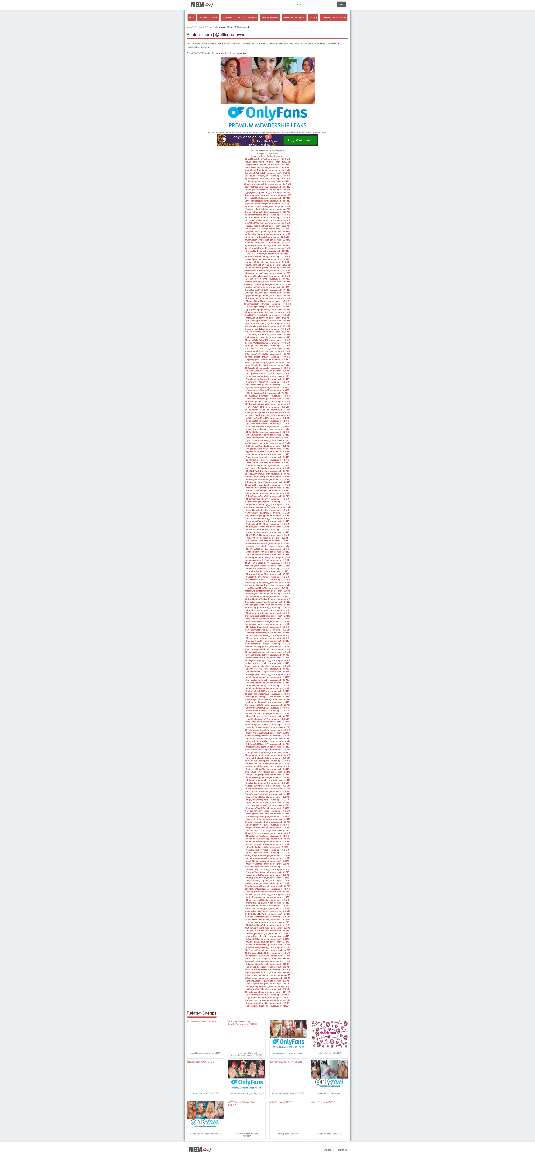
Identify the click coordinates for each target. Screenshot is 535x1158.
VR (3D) (313, 17)
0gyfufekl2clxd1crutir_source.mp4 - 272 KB (267, 997)
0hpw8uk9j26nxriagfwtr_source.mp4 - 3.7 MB (267, 568)
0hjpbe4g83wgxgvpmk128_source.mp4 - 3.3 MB (267, 780)
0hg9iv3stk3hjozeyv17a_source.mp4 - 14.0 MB (268, 317)
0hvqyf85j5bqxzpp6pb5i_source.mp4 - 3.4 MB (267, 774)
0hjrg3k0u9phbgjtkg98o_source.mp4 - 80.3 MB (267, 170)
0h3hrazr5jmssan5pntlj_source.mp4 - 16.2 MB (267, 306)
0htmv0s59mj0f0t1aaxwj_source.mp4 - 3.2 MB (267, 872)
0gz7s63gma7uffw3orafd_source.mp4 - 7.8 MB (267, 390)
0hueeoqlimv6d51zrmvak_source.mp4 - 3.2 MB (267, 874)
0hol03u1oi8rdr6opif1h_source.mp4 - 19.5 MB (267, 278)
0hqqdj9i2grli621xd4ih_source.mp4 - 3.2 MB (267, 847)
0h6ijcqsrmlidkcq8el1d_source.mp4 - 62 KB (267, 1005)
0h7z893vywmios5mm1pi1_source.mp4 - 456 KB (267, 975)
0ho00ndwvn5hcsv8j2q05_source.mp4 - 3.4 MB (267, 760)
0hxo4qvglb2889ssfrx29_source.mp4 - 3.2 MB (267, 891)
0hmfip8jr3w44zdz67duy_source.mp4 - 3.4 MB (267, 752)
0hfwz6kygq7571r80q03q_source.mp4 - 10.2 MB (267, 354)
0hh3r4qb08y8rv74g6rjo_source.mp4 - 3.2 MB (267, 824)
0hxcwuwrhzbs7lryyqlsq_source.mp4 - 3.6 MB (267, 640)
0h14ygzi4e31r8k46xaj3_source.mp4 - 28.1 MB (267, 228)
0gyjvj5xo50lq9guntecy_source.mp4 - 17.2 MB (267, 287)
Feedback (341, 1149)
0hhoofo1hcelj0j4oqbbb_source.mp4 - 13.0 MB (267, 328)
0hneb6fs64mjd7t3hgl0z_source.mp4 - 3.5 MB (267, 671)
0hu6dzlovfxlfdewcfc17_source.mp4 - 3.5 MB (267, 710)
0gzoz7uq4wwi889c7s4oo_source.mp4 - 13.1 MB (267, 326)
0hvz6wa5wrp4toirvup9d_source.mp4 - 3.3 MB (267, 816)
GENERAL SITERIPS (208, 17)
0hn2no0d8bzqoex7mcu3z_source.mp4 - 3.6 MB (267, 601)
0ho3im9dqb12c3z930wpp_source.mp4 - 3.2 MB (267, 838)
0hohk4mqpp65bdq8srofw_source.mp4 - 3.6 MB (267, 604)
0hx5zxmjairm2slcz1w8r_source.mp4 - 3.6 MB (267, 635)
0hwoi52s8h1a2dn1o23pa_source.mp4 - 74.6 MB (267, 172)
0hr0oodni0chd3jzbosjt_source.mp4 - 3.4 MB (267, 766)
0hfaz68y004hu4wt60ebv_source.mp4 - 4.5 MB (268, 479)
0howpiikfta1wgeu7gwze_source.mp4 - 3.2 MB (268, 841)
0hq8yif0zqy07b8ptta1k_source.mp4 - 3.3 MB (267, 799)
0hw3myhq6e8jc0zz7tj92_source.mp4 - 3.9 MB (267, 532)
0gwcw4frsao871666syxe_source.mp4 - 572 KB (267, 961)
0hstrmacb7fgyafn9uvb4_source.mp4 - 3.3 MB (267, 808)
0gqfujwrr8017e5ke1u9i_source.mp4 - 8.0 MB (267, 381)
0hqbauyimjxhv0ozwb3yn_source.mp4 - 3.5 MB (267, 693)
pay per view (196, 43)
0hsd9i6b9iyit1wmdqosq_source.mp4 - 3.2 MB (267, 861)
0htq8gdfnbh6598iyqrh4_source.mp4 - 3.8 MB (267, 551)
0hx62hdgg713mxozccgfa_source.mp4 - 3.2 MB (267, 888)
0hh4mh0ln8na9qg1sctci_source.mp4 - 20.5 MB (267, 267)
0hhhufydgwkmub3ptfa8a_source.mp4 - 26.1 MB (267, 234)
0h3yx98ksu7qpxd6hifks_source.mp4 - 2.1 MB (267, 941)
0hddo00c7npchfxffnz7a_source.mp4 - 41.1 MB (267, 206)
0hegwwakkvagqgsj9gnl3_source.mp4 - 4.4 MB (267, 484)
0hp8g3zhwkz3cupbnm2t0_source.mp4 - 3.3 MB (267, 794)
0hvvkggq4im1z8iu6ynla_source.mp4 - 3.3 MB (267, 813)
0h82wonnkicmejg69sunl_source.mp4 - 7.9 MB (267, 384)
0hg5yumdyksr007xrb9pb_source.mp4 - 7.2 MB (267, 401)
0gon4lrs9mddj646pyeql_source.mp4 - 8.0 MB (267, 379)
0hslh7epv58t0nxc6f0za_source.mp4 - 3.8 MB (267, 549)
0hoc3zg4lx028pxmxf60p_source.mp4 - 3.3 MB (267, 791)
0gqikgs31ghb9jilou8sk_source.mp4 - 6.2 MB (267, 420)
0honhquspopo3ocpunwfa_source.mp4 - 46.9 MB (267, 195)
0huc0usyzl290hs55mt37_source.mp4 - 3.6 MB (268, 624)
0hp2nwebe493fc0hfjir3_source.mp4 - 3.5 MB (267, 685)
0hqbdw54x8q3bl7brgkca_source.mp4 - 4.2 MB (267, 501)
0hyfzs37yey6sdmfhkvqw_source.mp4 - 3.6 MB (267, 649)
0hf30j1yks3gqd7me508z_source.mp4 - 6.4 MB (268, 418)
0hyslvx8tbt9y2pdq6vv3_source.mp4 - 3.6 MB (267, 654)
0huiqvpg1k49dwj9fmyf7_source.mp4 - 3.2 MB (267, 877)
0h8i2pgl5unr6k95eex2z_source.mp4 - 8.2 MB (267, 373)
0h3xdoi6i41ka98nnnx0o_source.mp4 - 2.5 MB (267, 939)
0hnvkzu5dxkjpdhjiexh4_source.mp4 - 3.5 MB (267, 679)
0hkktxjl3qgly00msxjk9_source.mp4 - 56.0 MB (267, 181)
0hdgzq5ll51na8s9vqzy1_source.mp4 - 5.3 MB (267, 448)
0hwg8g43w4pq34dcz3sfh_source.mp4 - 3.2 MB (267, 886)
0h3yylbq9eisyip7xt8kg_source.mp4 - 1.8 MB (267, 947)
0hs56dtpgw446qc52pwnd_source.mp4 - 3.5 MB (267, 699)
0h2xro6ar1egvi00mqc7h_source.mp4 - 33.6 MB (267, 220)
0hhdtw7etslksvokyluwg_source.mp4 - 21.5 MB (267, 256)
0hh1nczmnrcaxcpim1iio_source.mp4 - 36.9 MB (267, 214)
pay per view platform (209, 43)
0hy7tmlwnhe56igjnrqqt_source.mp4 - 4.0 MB (267, 518)
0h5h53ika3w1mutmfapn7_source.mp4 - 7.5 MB (267, 395)
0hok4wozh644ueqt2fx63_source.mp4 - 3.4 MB (267, 763)
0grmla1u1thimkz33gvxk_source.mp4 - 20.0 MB (267, 276)
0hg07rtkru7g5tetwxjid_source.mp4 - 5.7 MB (267, 437)
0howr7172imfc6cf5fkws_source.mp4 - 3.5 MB (267, 682)
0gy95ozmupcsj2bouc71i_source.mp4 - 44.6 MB (267, 200)
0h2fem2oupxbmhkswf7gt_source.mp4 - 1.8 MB (267, 944)
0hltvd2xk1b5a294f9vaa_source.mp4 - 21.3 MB (267, 262)
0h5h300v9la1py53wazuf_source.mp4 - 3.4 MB (267, 732)
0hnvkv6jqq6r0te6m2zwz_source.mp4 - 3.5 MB (267, 677)
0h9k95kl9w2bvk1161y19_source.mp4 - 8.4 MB (267, 370)
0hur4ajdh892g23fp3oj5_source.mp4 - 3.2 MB (267, 880)
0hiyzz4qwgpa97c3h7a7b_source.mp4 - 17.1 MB (267, 289)
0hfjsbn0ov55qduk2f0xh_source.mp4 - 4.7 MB (267, 465)
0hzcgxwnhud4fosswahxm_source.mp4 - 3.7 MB (267, 590)
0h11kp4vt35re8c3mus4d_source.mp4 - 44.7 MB (267, 198)
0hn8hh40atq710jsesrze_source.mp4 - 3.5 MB (267, 668)
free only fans (283, 43)
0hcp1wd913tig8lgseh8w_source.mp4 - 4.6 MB (267, 468)
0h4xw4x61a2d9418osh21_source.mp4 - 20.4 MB (267, 270)
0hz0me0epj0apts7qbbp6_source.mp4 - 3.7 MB (267, 585)
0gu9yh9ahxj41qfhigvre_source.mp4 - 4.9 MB (267, 459)
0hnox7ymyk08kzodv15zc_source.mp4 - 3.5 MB (267, 674)
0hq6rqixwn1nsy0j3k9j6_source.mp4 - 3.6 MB (267, 613)
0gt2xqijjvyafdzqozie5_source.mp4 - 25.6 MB (267, 237)
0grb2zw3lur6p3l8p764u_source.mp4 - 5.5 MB (267, 440)
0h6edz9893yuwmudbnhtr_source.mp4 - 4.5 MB (267, 473)
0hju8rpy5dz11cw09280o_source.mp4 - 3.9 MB (268, 526)
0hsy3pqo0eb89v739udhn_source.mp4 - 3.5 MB (267, 705)
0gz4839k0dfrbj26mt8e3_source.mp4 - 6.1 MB (267, 423)
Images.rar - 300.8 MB (267, 153)
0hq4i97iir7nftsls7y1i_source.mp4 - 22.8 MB (267, 253)
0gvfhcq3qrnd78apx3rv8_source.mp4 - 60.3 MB (267, 178)
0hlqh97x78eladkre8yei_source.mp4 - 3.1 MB (267, 905)
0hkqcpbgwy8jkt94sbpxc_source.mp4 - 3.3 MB (267, 785)
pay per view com (223, 43)
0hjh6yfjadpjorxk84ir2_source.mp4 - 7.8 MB (267, 393)
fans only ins (205, 47)
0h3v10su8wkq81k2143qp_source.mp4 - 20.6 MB (268, 264)
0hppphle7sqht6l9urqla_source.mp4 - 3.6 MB (267, 610)
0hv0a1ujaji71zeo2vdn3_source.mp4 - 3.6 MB (267, 627)
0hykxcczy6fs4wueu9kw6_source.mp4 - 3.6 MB (267, 652)
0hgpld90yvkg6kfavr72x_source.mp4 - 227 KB (267, 1003)
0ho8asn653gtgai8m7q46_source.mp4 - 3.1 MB (267, 916)
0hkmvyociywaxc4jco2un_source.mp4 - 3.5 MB (267, 666)
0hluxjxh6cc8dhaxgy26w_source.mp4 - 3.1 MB (267, 908)
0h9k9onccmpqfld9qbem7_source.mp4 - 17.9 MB (267, 284)
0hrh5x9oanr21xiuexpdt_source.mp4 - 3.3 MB (267, 802)
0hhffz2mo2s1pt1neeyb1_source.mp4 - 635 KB (267, 958)
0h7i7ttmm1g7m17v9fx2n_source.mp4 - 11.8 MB (267, 334)
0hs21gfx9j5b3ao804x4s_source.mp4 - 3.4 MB (267, 769)
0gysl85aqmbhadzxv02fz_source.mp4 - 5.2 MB (268, 451)
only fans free (260, 43)
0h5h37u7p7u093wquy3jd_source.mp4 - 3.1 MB (267, 894)
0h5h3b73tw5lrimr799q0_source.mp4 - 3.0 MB (267, 930)
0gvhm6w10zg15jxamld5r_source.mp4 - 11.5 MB (267, 337)
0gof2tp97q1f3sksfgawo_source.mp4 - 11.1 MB (267, 342)
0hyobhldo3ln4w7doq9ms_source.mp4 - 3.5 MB (267, 727)
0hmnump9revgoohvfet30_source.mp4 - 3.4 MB (267, 755)
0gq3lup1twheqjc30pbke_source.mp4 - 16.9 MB (267, 295)
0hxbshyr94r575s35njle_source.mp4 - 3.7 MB (267, 576)
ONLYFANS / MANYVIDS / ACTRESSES (239, 17)
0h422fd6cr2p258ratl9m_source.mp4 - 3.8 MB (267, 535)
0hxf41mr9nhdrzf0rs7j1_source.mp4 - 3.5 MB (267, 718)
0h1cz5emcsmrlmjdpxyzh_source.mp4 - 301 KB (267, 991)
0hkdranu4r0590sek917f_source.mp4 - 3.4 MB (267, 744)
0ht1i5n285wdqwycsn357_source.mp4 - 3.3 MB (267, 810)
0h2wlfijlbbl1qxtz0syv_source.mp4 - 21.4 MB (267, 259)
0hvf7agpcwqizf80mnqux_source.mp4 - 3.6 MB (267, 629)
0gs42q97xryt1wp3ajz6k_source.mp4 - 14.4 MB (267, 315)
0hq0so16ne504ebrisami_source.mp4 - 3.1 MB (267, 919)
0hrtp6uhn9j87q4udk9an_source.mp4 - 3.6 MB (267, 618)
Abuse (327, 1149)
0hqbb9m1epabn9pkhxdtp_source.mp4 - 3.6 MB (267, 615)
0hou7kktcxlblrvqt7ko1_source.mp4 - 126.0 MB (267, 159)
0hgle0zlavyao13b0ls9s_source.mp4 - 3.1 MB (267, 900)
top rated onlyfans (307, 43)
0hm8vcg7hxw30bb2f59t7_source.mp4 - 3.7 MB (267, 562)
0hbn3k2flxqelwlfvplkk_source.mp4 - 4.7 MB (268, 462)
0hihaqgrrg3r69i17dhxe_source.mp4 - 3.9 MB (267, 523)
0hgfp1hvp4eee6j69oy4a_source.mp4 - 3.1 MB (267, 897)
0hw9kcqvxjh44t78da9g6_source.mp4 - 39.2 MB (267, 209)
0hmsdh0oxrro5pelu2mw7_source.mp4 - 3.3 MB (267, 788)
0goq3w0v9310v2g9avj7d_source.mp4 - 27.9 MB (267, 231)
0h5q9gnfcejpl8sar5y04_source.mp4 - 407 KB (267, 986)
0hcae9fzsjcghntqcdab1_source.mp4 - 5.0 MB (267, 457)
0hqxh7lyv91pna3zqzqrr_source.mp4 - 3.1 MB (267, 922)
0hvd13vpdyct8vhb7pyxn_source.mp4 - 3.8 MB (267, 557)
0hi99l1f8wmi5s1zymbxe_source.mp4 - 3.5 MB (267, 663)
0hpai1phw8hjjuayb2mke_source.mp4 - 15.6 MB (267, 309)
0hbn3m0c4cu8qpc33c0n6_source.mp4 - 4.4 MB (267, 482)
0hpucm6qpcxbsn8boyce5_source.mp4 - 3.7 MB (267, 565)
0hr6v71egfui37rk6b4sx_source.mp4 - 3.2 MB (267, 852)
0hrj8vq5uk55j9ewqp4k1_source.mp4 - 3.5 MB (267, 696)
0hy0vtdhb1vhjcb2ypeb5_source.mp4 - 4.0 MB (267, 515)
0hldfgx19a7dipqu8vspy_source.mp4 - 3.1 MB (267, 902)
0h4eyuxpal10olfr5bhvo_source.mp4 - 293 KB (267, 994)
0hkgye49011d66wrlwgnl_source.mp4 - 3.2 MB (268, 827)
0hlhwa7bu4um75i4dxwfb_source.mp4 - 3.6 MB (267, 599)
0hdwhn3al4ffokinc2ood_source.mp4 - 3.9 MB (267, 521)
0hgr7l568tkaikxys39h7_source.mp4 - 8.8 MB (267, 365)
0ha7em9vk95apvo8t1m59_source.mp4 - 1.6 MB (267, 950)
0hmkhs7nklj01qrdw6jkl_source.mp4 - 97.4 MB (267, 167)
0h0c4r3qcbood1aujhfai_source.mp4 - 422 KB (267, 983)
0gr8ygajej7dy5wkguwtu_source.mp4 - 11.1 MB (267, 345)
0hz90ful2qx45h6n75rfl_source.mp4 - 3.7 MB (267, 588)
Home (191, 17)
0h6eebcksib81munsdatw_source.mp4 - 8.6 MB (267, 367)
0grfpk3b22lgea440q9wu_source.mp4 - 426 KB (267, 980)
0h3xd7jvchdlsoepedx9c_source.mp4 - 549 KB (267, 966)
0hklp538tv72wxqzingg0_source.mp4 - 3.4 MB (267, 746)
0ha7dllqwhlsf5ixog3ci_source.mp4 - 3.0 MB (268, 933)
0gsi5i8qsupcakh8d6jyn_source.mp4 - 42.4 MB (267, 203)
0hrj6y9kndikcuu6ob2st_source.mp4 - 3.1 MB (267, 925)
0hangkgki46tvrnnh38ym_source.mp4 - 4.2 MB (267, 493)
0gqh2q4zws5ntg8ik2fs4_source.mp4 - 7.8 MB (267, 387)
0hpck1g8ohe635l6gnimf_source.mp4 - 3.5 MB (268, 688)
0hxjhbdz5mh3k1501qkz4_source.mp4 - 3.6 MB (267, 643)
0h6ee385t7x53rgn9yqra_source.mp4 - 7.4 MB (267, 398)
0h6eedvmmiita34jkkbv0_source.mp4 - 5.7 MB (267, 434)
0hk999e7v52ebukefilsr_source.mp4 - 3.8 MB (267, 546)
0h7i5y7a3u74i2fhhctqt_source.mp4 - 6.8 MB (267, 406)
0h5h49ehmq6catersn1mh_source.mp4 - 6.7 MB (267, 409)
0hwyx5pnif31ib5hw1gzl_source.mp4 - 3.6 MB (267, 632)
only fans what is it (248, 43)
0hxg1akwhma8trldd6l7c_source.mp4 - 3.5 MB (267, 721)
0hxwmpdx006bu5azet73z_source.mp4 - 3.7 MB (267, 579)
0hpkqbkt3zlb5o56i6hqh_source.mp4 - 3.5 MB (267, 691)
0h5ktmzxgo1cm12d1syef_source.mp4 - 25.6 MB (267, 239)
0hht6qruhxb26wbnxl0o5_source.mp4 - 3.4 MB (267, 741)
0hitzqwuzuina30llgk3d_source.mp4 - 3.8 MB (267, 543)
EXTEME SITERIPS (270, 17)
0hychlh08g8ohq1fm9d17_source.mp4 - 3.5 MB (267, 724)
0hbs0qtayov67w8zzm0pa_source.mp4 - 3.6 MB (267, 593)
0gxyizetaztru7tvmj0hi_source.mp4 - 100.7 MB (267, 164)
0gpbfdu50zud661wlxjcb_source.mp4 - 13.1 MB (267, 323)
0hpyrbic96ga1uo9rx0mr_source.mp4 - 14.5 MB (267, 312)
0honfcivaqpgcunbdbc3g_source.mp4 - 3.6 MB (267, 607)
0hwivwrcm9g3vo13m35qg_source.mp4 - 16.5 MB (267, 303)
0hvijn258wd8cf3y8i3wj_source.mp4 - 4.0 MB (267, 510)
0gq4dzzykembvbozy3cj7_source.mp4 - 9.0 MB (267, 362)
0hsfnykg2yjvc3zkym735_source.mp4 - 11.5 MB (267, 340)
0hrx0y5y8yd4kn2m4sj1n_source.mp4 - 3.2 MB (267, 858)
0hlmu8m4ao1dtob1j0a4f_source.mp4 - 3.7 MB (268, 560)
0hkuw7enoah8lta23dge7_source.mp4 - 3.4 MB (267, 749)
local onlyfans (294, 43)
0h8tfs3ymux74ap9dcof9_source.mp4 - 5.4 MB (268, 445)
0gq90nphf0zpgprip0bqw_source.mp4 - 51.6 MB (267, 186)
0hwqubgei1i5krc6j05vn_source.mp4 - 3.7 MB (267, 574)
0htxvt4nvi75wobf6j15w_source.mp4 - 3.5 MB (267, 707)
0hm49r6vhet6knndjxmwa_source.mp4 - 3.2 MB (267, 833)
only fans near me (333, 43)
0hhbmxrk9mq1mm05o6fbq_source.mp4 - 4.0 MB (267, 507)
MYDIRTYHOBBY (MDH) (294, 17)
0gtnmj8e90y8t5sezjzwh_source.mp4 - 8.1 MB (267, 376)
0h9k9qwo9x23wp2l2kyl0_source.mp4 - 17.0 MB (267, 292)
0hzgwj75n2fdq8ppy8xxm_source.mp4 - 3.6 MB (267, 660)
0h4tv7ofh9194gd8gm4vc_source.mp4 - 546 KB (267, 969)
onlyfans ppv (236, 43)
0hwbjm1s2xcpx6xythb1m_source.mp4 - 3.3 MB (267, 822)
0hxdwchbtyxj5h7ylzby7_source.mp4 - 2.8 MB (267, 936)
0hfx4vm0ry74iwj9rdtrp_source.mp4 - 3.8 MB (267, 540)
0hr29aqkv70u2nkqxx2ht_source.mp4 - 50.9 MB (267, 189)
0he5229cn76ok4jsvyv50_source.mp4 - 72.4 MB (267, 175)
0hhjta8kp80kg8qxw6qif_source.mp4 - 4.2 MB (267, 496)
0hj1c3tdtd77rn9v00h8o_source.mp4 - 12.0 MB (267, 331)
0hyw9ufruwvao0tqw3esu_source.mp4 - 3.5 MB (267, 730)
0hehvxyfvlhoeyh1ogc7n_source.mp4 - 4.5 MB (267, 476)
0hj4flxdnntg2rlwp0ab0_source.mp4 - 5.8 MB (267, 429)
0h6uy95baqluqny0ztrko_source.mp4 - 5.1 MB (267, 454)
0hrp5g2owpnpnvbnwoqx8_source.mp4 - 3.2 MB (267, 855)
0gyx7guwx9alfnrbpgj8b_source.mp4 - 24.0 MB (267, 248)
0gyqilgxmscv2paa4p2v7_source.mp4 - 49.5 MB (267, 192)
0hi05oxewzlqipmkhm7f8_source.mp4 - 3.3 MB (268, 777)
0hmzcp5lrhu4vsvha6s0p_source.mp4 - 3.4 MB (267, 757)
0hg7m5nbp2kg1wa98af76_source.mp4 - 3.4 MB (267, 738)
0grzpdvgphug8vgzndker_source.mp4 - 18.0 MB (267, 281)
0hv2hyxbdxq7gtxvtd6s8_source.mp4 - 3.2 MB (267, 883)
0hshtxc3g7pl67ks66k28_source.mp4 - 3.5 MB (267, 702)
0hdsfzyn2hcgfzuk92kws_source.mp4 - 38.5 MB (267, 211)
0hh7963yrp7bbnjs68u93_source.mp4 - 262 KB (267, 1000)
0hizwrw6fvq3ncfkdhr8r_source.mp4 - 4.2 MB (267, 498)
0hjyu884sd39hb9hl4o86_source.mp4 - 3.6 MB (267, 596)
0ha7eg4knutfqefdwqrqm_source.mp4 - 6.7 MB (267, 412)
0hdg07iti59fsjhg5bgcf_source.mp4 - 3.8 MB (268, 537)
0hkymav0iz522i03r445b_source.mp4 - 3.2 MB (267, 830)
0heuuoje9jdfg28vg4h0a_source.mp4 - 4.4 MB (267, 487)
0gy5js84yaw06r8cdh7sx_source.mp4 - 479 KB (267, 972)
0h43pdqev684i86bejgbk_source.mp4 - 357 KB (267, 989)
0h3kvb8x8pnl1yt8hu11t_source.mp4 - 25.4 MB (267, 242)
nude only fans (320, 43)
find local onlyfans (193, 47)
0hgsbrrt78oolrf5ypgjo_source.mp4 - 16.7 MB (267, 301)
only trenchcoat (272, 43)
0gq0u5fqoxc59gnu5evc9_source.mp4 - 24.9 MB (267, 245)
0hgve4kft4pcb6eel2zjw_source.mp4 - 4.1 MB (267, 504)
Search (341, 4)
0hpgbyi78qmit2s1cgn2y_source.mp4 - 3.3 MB (268, 796)
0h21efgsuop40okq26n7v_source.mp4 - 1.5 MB (267, 952)
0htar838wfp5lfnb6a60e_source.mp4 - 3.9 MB (267, 529)
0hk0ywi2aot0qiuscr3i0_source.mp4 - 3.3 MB (267, 783)
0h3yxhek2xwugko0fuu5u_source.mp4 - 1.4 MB (267, 955)
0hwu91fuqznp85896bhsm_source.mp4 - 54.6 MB (267, 184)
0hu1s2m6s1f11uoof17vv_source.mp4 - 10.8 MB (267, 348)
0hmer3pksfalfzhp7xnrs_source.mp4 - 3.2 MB (267, 835)
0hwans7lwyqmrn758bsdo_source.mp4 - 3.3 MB (267, 819)
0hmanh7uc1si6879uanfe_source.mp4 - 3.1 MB (267, 911)
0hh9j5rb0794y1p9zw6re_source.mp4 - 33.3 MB (267, 223)
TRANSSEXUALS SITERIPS (333, 17)
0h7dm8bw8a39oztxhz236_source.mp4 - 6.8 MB (267, 404)
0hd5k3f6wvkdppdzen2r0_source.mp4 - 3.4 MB (267, 735)
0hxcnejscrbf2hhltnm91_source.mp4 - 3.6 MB (267, 638)
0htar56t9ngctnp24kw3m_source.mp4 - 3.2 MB (268, 863)
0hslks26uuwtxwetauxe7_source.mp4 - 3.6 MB (268, 621)
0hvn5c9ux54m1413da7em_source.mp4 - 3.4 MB (267, 771)
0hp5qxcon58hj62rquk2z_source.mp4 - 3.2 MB (268, 844)
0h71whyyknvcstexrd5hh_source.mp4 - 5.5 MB (267, 443)
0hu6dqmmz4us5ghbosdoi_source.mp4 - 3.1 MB (267, 927)
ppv (189, 43)
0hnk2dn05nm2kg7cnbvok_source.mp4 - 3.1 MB (267, 913)
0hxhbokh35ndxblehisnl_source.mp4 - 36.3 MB (267, 217)
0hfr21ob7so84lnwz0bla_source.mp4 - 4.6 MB (267, 471)
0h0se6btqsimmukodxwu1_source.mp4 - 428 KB (267, 978)
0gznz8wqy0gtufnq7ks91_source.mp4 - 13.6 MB (267, 320)
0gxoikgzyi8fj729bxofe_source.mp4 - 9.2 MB (268, 359)
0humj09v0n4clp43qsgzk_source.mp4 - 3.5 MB (267, 713)
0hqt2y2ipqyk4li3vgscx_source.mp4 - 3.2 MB (267, 849)
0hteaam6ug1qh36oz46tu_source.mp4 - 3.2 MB (267, 866)
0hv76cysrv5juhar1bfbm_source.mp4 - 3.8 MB (267, 554)
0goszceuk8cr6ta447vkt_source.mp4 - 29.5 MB (267, 225)
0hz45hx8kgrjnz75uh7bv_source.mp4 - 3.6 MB (267, 657)
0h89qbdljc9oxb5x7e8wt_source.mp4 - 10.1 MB (267, 356)
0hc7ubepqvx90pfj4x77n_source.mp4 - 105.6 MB (268, 161)
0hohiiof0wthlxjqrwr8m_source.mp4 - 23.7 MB (267, 250)
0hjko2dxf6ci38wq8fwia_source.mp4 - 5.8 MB (267, 432)
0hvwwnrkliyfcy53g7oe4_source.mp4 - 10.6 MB (267, 351)
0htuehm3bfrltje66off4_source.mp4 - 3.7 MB (267, 571)
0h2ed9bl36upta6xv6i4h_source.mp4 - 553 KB (267, 964)
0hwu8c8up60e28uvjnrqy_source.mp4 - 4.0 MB (267, 512)
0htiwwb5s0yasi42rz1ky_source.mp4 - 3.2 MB (267, 869)
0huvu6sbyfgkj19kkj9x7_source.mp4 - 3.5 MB (267, 716)
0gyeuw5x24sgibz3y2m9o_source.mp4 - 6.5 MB (267, 415)
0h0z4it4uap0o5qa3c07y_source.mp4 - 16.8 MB (267, 298)
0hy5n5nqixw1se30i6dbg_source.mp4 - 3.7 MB (267, 582)
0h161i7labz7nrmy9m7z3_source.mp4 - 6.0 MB (267, 426)
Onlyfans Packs (228, 53)
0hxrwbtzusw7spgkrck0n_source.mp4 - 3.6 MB (267, 646)
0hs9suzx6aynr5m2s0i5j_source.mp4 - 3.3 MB (267, 805)
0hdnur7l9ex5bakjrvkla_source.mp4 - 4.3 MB (267, 490)
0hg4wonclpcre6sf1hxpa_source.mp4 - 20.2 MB (267, 273)
